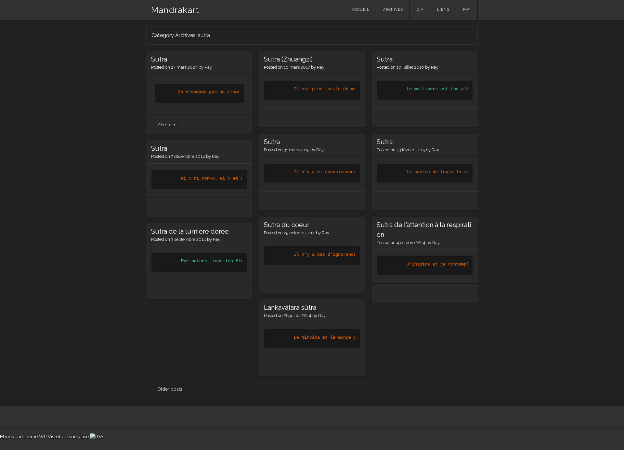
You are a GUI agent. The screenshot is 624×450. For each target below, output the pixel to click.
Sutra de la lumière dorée (190, 231)
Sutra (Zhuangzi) (288, 59)
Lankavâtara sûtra (290, 307)
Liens (443, 9)
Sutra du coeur (286, 225)
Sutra (159, 59)
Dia (420, 9)
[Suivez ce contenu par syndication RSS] (96, 436)
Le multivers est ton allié (437, 88)
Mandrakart (175, 10)
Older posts (166, 389)
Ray (467, 9)
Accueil (361, 9)
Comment (168, 124)
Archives (393, 9)
